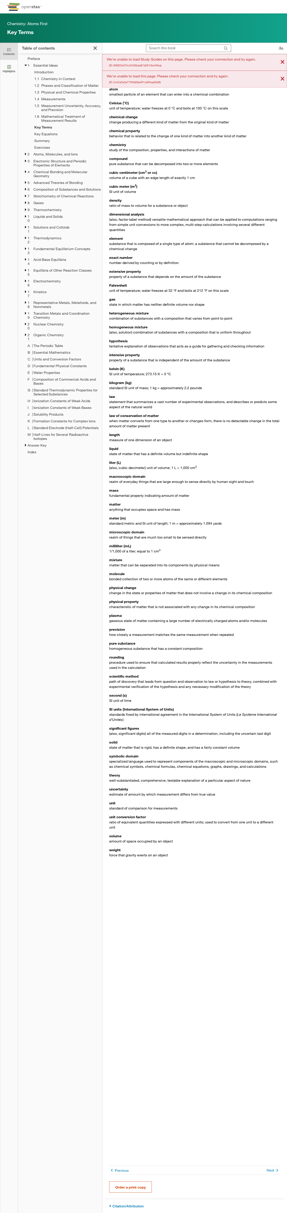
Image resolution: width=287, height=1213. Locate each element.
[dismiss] (282, 62)
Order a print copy (130, 1187)
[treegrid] (60, 255)
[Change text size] (281, 48)
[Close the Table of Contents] (95, 48)
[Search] (226, 48)
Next (270, 1170)
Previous (122, 1170)
